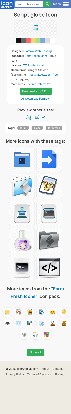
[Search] (47, 4)
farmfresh (54, 127)
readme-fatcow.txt (38, 84)
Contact (58, 368)
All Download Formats (35, 98)
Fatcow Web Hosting (38, 51)
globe (37, 127)
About (45, 368)
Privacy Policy (15, 374)
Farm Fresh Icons (36, 55)
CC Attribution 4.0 (34, 65)
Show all (35, 352)
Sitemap (59, 374)
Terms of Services (39, 374)
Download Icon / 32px (36, 91)
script (23, 127)
